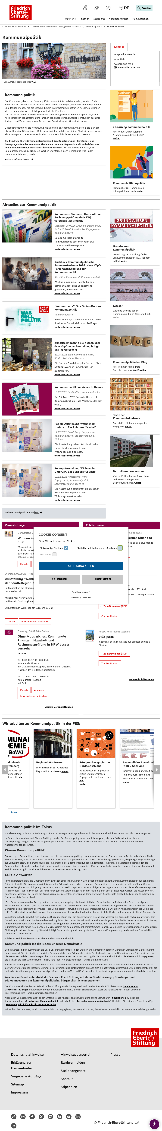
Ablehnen (59, 579)
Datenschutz (86, 597)
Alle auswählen (81, 566)
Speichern (102, 579)
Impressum (75, 597)
